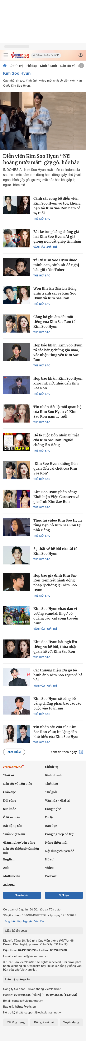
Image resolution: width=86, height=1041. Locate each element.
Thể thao (51, 784)
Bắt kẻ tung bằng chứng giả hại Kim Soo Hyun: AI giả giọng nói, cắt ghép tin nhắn (57, 236)
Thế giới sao (41, 218)
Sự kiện (64, 895)
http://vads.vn (25, 1006)
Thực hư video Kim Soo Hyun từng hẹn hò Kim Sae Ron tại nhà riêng (57, 525)
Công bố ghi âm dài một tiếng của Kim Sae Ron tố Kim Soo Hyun (54, 322)
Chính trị (16, 65)
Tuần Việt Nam (14, 834)
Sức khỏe (9, 809)
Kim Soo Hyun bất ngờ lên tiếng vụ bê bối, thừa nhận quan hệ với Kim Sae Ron (55, 647)
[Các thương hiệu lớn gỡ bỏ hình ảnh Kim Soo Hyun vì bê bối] (16, 677)
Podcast (51, 876)
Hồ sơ (49, 859)
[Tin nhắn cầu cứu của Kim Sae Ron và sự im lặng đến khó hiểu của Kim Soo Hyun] (16, 734)
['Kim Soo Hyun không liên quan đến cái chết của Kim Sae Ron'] (16, 470)
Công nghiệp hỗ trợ (59, 834)
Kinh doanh (48, 65)
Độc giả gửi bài (44, 1022)
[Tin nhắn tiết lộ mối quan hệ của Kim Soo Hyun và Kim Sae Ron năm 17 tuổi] (16, 413)
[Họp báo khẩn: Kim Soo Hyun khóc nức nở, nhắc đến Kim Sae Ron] (16, 385)
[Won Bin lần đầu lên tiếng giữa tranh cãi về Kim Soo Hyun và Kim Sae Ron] (16, 295)
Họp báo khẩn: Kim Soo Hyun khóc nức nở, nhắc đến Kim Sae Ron (57, 383)
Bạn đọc (51, 826)
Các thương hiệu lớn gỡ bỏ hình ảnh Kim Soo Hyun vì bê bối (57, 675)
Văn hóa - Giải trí (45, 247)
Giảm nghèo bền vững (19, 842)
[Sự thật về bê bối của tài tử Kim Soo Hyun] (16, 555)
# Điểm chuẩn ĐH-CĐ (46, 55)
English (8, 859)
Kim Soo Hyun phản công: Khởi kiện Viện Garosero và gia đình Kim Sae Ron (56, 497)
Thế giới (51, 792)
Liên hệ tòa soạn (16, 931)
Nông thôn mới (56, 842)
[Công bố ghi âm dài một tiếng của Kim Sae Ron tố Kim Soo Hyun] (16, 323)
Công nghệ (53, 809)
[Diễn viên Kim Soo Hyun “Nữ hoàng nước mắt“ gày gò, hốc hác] (43, 121)
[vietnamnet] (19, 57)
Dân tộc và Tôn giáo (17, 784)
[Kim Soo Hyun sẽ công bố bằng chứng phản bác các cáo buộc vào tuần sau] (16, 705)
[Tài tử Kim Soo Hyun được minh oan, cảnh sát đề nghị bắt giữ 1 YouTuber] (16, 267)
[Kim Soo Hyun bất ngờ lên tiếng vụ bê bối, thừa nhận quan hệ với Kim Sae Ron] (16, 648)
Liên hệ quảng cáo (17, 979)
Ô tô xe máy (11, 817)
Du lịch (50, 817)
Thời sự (31, 65)
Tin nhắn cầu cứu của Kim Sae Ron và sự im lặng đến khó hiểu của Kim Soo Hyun (56, 732)
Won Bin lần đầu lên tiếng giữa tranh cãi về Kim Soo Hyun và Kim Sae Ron (55, 293)
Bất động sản (12, 826)
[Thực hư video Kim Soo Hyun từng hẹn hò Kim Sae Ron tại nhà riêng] (16, 527)
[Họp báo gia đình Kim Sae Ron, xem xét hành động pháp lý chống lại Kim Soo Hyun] (16, 582)
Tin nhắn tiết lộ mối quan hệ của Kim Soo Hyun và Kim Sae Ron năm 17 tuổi (57, 412)
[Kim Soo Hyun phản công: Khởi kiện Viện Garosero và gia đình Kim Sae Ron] (16, 499)
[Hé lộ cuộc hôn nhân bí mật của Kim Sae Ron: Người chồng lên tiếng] (16, 442)
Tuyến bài (22, 895)
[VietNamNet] (4, 66)
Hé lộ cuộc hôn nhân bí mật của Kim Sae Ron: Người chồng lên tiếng (56, 440)
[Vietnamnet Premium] (13, 768)
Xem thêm (14, 751)
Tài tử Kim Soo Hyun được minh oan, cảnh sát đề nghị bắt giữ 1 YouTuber (56, 265)
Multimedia (11, 876)
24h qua (9, 884)
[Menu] (5, 55)
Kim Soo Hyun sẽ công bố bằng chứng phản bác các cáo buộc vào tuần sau (57, 703)
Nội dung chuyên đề (59, 851)
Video (49, 868)
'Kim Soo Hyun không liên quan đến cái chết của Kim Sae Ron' (55, 468)
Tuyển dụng (71, 1022)
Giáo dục (9, 792)
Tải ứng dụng (16, 1022)
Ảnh (6, 868)
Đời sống (9, 800)
